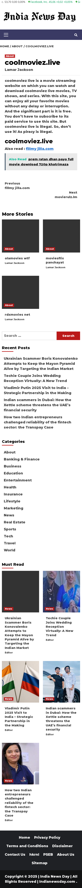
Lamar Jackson (19, 70)
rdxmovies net (17, 314)
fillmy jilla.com (40, 149)
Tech (8, 536)
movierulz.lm (66, 195)
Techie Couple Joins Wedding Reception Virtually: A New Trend (35, 378)
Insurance (13, 494)
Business (12, 466)
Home (24, 837)
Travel (10, 543)
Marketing (13, 508)
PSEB (48, 854)
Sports (10, 529)
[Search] (75, 35)
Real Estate (14, 522)
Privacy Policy (47, 837)
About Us (65, 854)
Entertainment (18, 480)
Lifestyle (12, 501)
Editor (9, 652)
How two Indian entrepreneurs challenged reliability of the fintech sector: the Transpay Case (37, 422)
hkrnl (34, 854)
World (9, 550)
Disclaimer (62, 846)
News (9, 515)
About (10, 56)
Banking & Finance (22, 459)
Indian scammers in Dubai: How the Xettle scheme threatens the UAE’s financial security (37, 405)
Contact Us (15, 854)
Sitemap (39, 863)
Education (13, 473)
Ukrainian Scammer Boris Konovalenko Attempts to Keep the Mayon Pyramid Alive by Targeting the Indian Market (41, 363)
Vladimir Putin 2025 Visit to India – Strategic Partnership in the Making (37, 390)
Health (10, 487)
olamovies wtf (17, 258)
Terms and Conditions (27, 846)
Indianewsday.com (57, 881)
